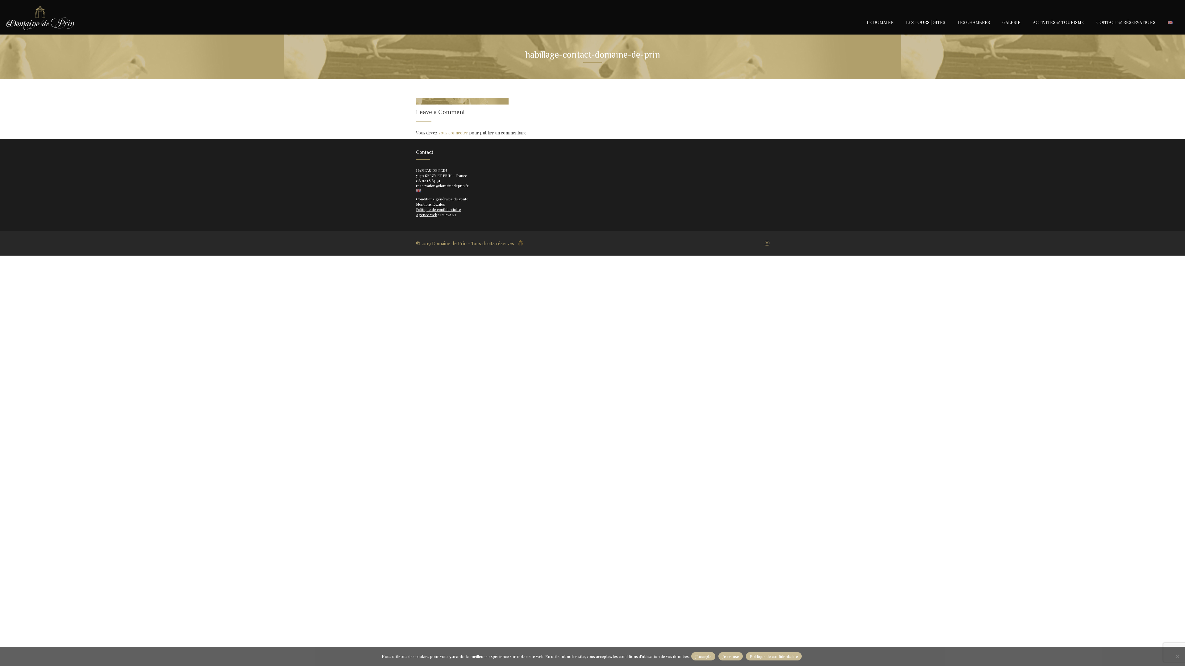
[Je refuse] (1177, 656)
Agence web (426, 214)
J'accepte (703, 656)
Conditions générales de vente (442, 198)
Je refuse (730, 656)
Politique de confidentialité (438, 209)
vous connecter (453, 133)
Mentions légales (430, 204)
